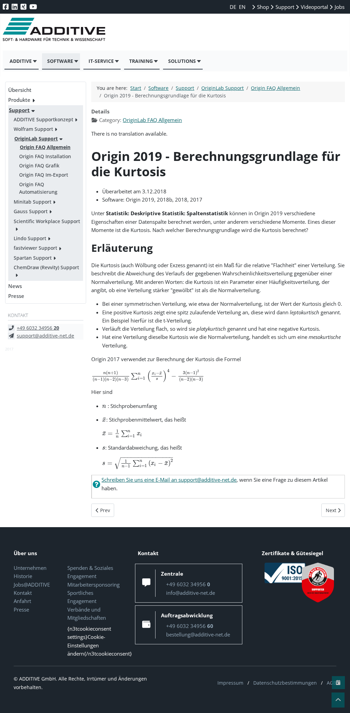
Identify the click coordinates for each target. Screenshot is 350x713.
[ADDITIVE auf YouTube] (33, 6)
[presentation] (147, 375)
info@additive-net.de (190, 592)
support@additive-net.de (45, 335)
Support (284, 6)
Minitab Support (32, 201)
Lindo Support (30, 238)
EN (242, 6)
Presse (16, 295)
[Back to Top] (338, 700)
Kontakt (23, 592)
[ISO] (285, 572)
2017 (9, 349)
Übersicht (19, 89)
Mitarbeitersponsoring (93, 584)
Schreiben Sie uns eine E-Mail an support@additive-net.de (169, 479)
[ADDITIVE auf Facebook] (6, 6)
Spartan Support (33, 258)
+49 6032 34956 (38, 328)
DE (234, 6)
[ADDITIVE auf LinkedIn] (15, 6)
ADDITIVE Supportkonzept (43, 119)
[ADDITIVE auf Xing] (24, 6)
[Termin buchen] (338, 682)
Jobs (339, 6)
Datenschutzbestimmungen (285, 683)
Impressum (230, 683)
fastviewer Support (35, 248)
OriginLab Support (36, 138)
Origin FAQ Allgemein (45, 147)
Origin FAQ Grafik (39, 165)
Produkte (19, 99)
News (15, 286)
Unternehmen (30, 567)
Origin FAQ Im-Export (43, 175)
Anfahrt (22, 601)
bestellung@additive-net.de (198, 634)
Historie (23, 576)
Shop (262, 6)
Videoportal (313, 6)
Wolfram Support (33, 129)
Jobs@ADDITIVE (32, 584)
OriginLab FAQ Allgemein (152, 119)
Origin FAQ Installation (45, 156)
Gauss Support (31, 211)
